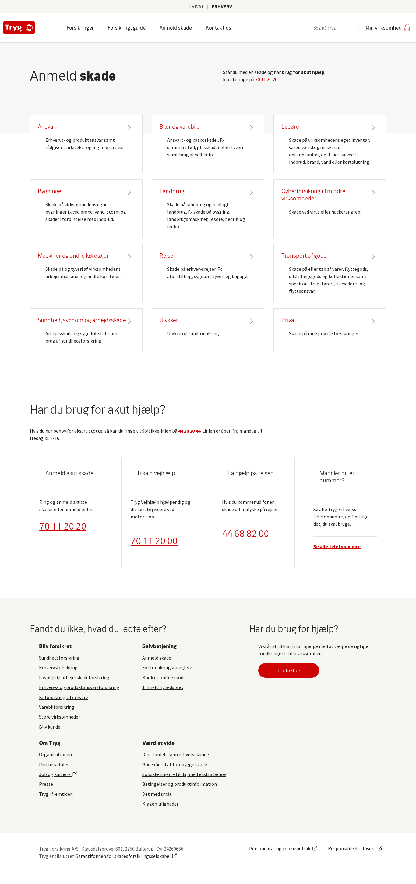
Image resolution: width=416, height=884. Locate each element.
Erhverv (222, 6)
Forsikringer (80, 27)
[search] (336, 28)
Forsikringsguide (127, 27)
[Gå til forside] (19, 27)
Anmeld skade (176, 27)
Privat (196, 6)
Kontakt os (218, 27)
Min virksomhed (383, 27)
